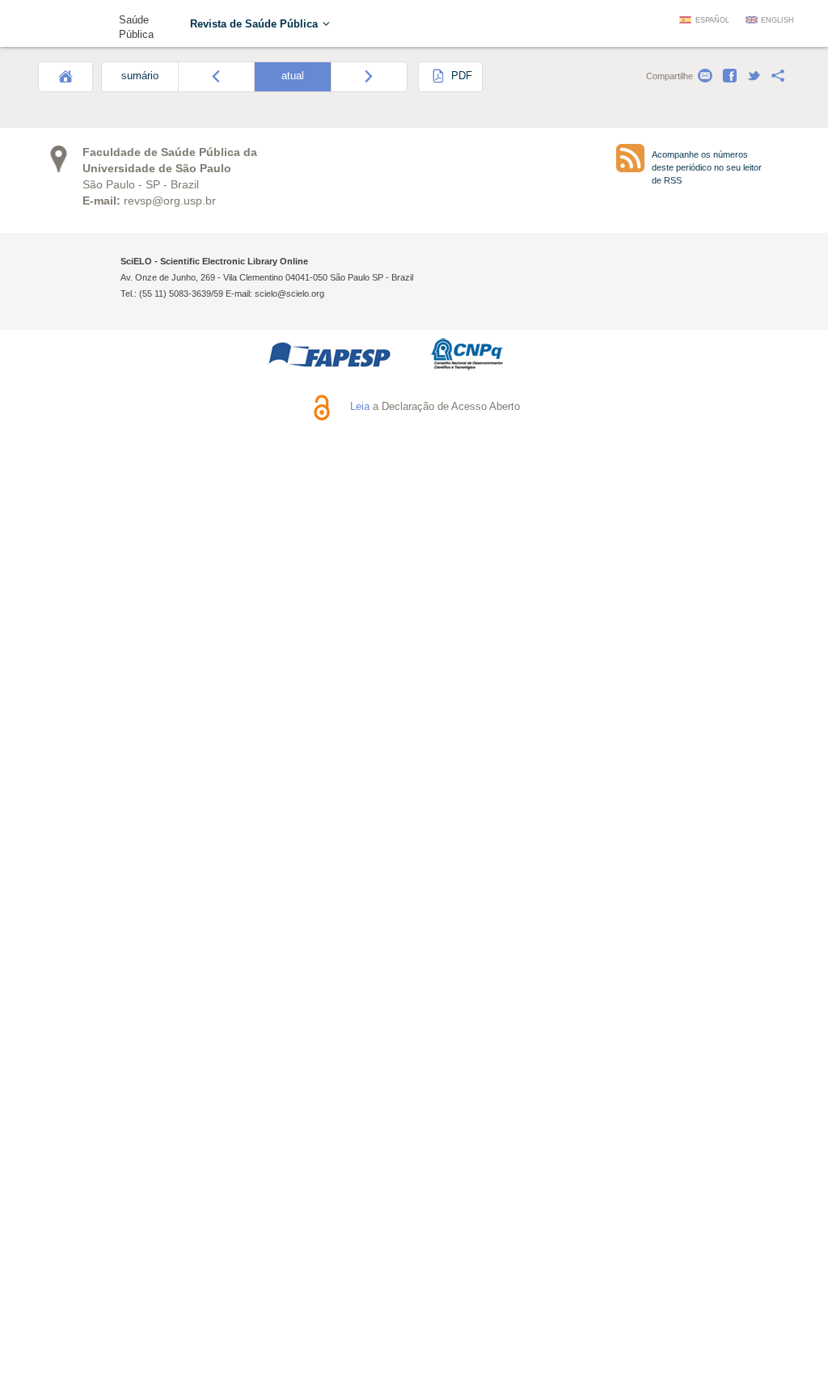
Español (712, 20)
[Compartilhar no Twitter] (753, 76)
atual (292, 76)
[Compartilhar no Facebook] (729, 76)
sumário (139, 76)
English (777, 20)
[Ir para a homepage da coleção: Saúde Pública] (93, 22)
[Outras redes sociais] (778, 76)
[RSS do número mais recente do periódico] (630, 158)
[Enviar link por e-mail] (705, 76)
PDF (460, 76)
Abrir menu (56, 26)
